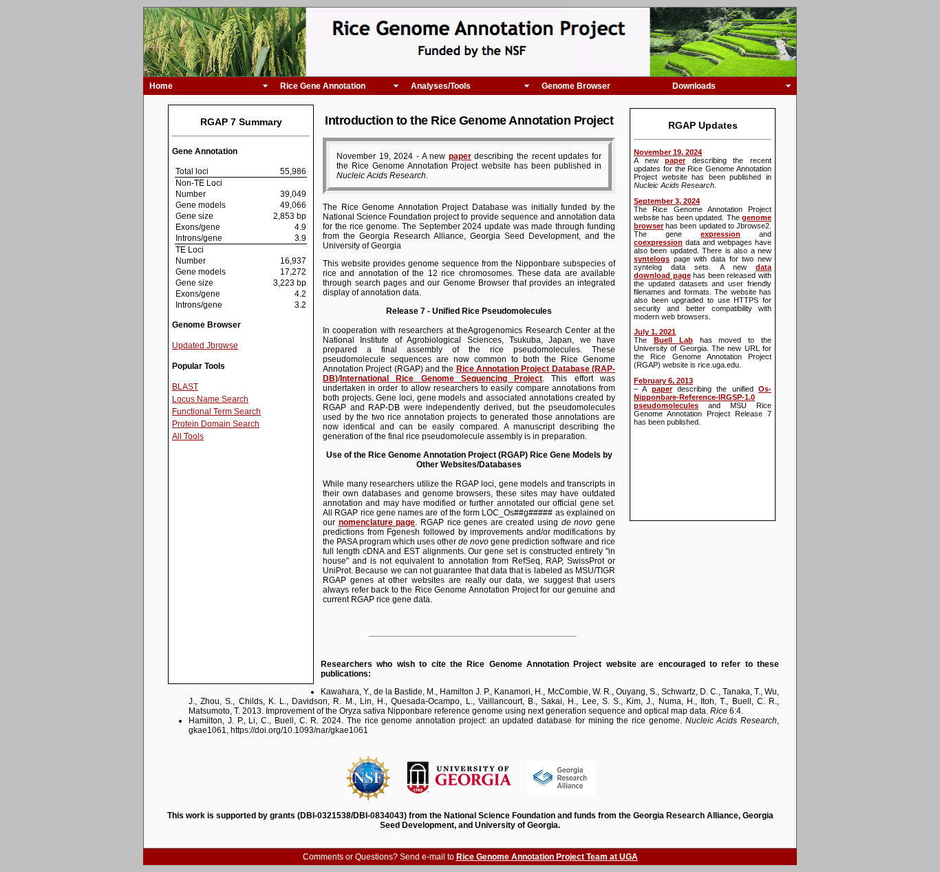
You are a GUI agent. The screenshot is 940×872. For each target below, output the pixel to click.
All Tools (188, 436)
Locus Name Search (210, 399)
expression (720, 234)
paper (675, 160)
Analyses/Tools (441, 86)
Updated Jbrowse (205, 345)
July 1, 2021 (655, 332)
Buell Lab (673, 340)
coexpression (658, 242)
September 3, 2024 (667, 201)
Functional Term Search (216, 411)
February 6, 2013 (663, 380)
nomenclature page (377, 522)
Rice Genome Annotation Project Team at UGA (547, 857)
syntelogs (652, 259)
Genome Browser (576, 86)
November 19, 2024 (668, 152)
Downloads (694, 86)
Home (161, 86)
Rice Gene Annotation (322, 86)
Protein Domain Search (215, 424)
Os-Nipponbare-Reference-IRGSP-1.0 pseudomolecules (702, 397)
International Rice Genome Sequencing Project (441, 378)
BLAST (185, 387)
